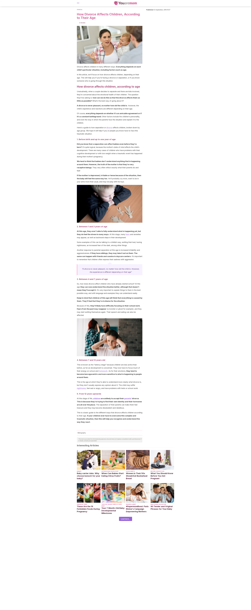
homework (103, 371)
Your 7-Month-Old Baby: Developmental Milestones (113, 510)
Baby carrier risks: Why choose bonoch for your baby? (88, 476)
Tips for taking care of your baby (111, 505)
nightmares (81, 388)
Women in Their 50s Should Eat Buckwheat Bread (136, 476)
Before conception (157, 471)
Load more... (125, 519)
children (96, 398)
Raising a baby (131, 504)
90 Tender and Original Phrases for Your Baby (162, 507)
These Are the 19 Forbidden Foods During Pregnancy (88, 509)
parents (127, 398)
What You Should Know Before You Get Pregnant (162, 476)
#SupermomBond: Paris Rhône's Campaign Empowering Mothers (137, 509)
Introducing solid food (109, 471)
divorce (109, 128)
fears (128, 234)
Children (79, 9)
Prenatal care (82, 504)
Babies (79, 471)
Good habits (130, 471)
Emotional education (158, 504)
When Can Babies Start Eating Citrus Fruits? (112, 474)
